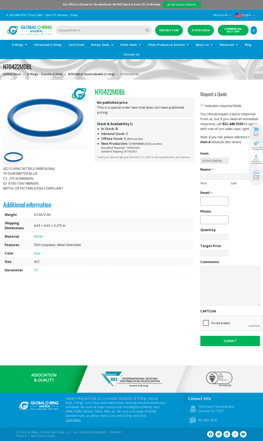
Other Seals (128, 45)
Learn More (73, 420)
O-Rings (17, 45)
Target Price (210, 246)
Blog (248, 45)
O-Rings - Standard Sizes (44, 74)
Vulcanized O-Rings (48, 45)
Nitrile (38, 236)
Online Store (12, 74)
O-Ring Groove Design (256, 177)
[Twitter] (218, 434)
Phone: (205, 211)
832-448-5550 (18, 15)
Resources (227, 45)
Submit (230, 341)
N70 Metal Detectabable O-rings (91, 74)
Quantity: (208, 230)
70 (36, 270)
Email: (206, 192)
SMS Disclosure (42, 436)
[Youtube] (243, 434)
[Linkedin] (227, 434)
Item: (204, 153)
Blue (37, 253)
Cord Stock (76, 45)
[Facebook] (210, 434)
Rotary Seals (100, 45)
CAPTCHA (208, 311)
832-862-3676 (207, 420)
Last (234, 183)
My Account (220, 15)
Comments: (209, 262)
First (203, 183)
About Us (202, 45)
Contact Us (131, 54)
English (247, 15)
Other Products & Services (166, 45)
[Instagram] (235, 434)
